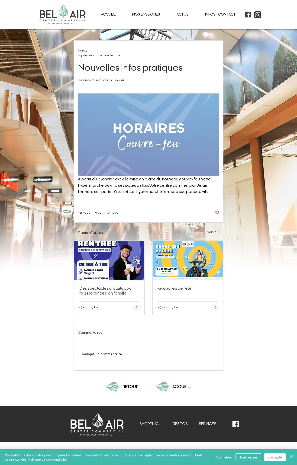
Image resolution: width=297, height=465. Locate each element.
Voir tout (213, 232)
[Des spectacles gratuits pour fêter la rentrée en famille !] (109, 260)
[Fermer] (291, 457)
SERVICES (207, 424)
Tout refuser (248, 457)
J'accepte (275, 457)
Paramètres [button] (223, 457)
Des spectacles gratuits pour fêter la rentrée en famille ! (106, 290)
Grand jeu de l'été (174, 288)
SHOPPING (149, 424)
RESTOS (180, 424)
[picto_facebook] (248, 15)
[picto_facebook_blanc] (235, 424)
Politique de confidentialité (47, 459)
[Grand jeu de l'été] (188, 260)
